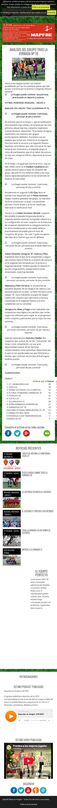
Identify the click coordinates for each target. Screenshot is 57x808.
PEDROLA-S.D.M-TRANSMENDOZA (25, 415)
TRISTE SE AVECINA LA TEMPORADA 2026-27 (36, 454)
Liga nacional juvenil (9, 551)
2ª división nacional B (8, 455)
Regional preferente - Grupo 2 (11, 513)
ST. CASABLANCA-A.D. (19, 384)
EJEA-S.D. (13, 387)
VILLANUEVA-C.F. (17, 401)
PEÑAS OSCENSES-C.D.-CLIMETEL (25, 389)
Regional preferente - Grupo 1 (11, 494)
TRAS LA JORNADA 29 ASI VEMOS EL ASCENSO (36, 531)
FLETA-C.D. (14, 398)
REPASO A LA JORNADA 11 (32, 549)
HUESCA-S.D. (15, 395)
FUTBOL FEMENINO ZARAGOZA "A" (25, 392)
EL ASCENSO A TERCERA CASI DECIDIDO (37, 511)
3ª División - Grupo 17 (11, 474)
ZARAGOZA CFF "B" (18, 407)
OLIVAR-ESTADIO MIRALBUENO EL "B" (27, 410)
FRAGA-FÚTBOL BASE (19, 412)
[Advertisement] (28, 638)
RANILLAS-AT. (15, 418)
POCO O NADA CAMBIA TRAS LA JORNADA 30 (34, 474)
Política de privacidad (28, 804)
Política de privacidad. (41, 7)
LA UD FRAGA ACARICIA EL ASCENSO (36, 492)
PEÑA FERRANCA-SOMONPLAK (23, 404)
